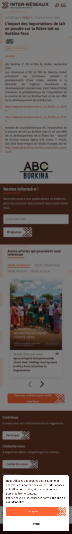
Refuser (36, 523)
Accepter (33, 511)
